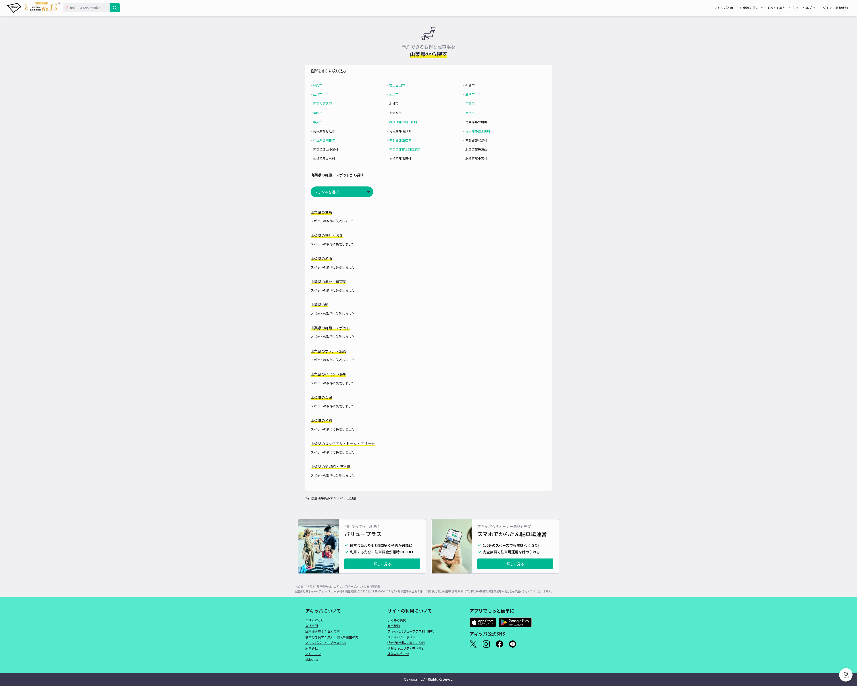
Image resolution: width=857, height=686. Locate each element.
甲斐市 (470, 103)
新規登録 (842, 8)
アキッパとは (314, 620)
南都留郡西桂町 (400, 140)
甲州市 (470, 113)
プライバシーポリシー (403, 637)
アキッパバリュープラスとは (325, 642)
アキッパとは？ (725, 8)
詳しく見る (382, 564)
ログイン (826, 8)
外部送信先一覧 (398, 654)
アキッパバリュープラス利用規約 (410, 631)
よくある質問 (396, 620)
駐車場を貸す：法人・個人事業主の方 (331, 637)
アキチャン (313, 654)
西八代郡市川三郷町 (403, 122)
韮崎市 (470, 94)
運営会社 (311, 648)
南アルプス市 (322, 103)
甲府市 (317, 85)
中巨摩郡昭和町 (324, 140)
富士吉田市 (397, 85)
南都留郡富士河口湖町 (404, 149)
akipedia (311, 659)
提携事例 (311, 625)
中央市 (317, 122)
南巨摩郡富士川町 (477, 131)
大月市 (394, 94)
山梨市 (317, 94)
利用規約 (393, 625)
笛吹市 (317, 113)
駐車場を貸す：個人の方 (322, 631)
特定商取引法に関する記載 (406, 642)
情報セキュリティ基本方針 (406, 648)
